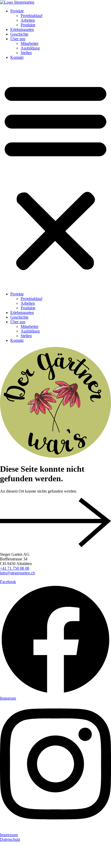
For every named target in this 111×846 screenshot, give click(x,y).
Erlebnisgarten (22, 29)
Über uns (17, 39)
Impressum (9, 835)
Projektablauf (31, 15)
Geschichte (19, 34)
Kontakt (16, 57)
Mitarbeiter (29, 43)
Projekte (17, 11)
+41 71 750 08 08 (14, 568)
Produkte (28, 25)
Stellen (26, 53)
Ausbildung (30, 48)
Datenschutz (10, 839)
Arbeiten (28, 20)
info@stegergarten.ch (17, 573)
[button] (55, 176)
